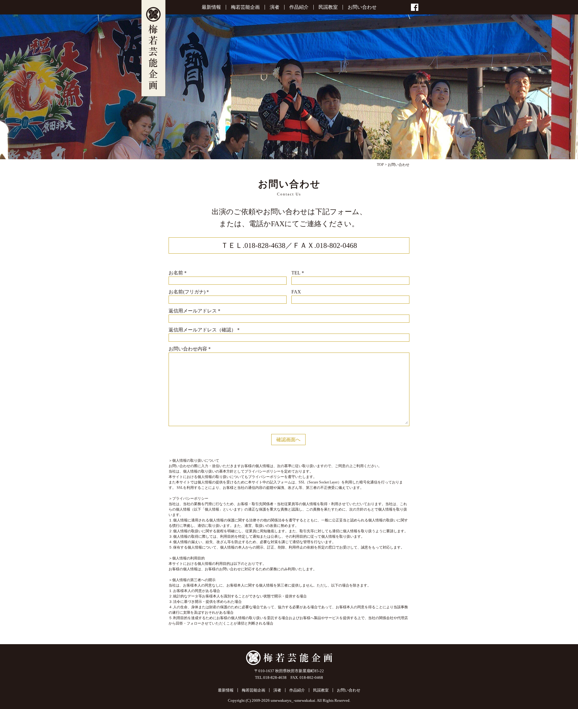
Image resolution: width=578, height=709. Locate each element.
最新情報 (211, 7)
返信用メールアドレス (195, 311)
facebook (414, 7)
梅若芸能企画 (153, 48)
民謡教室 (328, 7)
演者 (274, 7)
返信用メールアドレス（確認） (205, 330)
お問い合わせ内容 (190, 349)
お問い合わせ (362, 7)
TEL (298, 273)
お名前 (178, 273)
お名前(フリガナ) (189, 292)
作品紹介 (299, 7)
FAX (296, 292)
